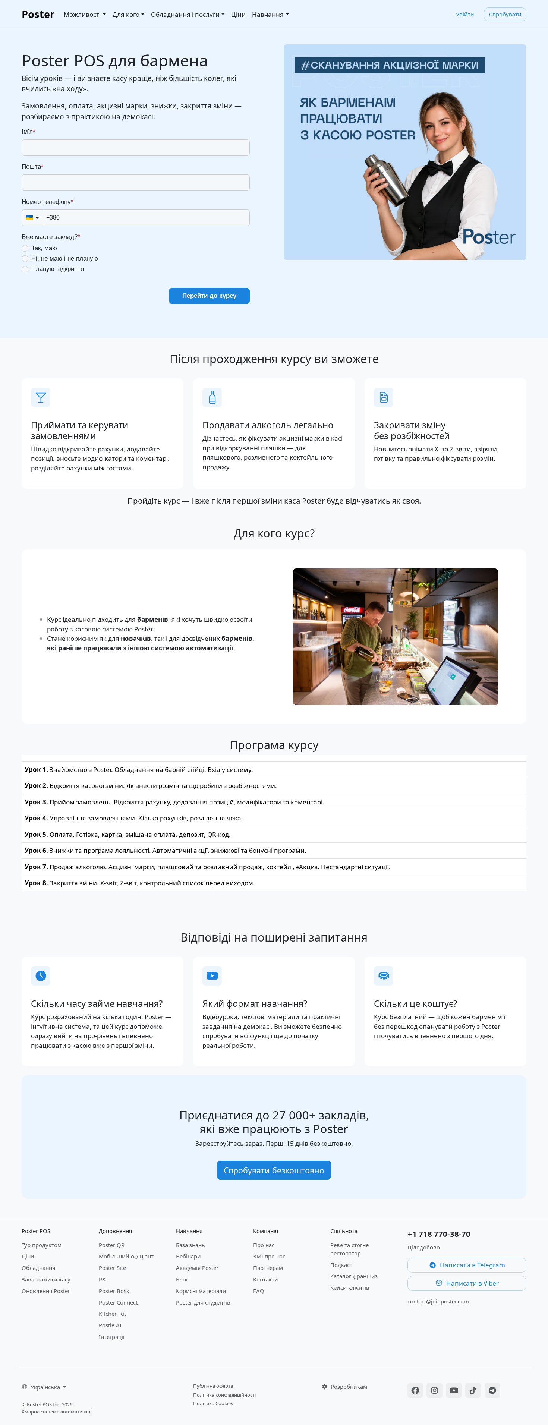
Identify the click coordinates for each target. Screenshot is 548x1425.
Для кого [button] (126, 14)
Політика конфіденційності (224, 1394)
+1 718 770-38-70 (439, 1234)
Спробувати (505, 14)
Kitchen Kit (112, 1313)
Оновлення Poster (46, 1291)
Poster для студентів (203, 1302)
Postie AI (110, 1325)
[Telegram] (493, 1391)
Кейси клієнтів (349, 1287)
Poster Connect (118, 1302)
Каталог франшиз (354, 1276)
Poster (38, 14)
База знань (190, 1245)
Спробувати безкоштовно (274, 1170)
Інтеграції (112, 1336)
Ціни (238, 14)
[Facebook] (416, 1391)
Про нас (263, 1245)
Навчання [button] (268, 14)
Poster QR (112, 1245)
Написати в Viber (472, 1283)
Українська (46, 1387)
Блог (182, 1279)
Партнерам (268, 1267)
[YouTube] (455, 1391)
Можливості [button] (82, 14)
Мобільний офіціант (126, 1256)
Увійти (465, 14)
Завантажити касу (46, 1279)
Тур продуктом (42, 1245)
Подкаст (341, 1264)
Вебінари (188, 1256)
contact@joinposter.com (438, 1301)
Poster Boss (114, 1291)
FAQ (258, 1291)
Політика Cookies (213, 1403)
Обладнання (38, 1267)
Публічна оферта (213, 1386)
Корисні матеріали (201, 1291)
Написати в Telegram (471, 1265)
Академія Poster (197, 1267)
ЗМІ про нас (269, 1256)
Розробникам (348, 1386)
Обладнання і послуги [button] (185, 14)
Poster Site (112, 1267)
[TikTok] (474, 1391)
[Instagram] (435, 1391)
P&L (104, 1279)
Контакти (265, 1279)
